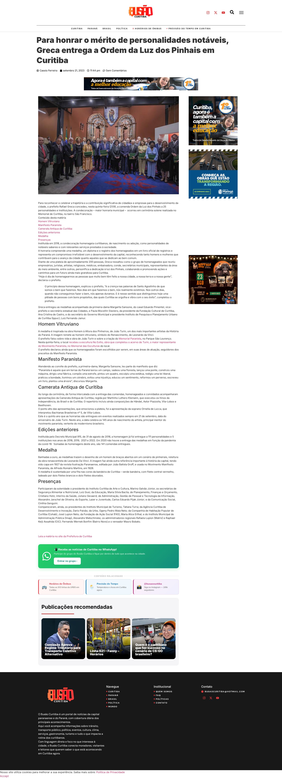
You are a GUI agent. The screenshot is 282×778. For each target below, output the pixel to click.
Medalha (43, 236)
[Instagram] (207, 12)
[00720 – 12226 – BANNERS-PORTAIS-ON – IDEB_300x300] (213, 144)
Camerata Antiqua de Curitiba (55, 228)
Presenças (44, 239)
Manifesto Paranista (49, 225)
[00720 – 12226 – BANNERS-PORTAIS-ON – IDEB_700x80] (141, 89)
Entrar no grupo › (67, 561)
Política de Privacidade (110, 772)
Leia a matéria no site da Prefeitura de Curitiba (65, 536)
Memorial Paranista (130, 338)
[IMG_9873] (213, 303)
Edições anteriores (49, 232)
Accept (4, 776)
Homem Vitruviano (49, 221)
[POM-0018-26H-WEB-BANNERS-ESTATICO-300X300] (213, 197)
